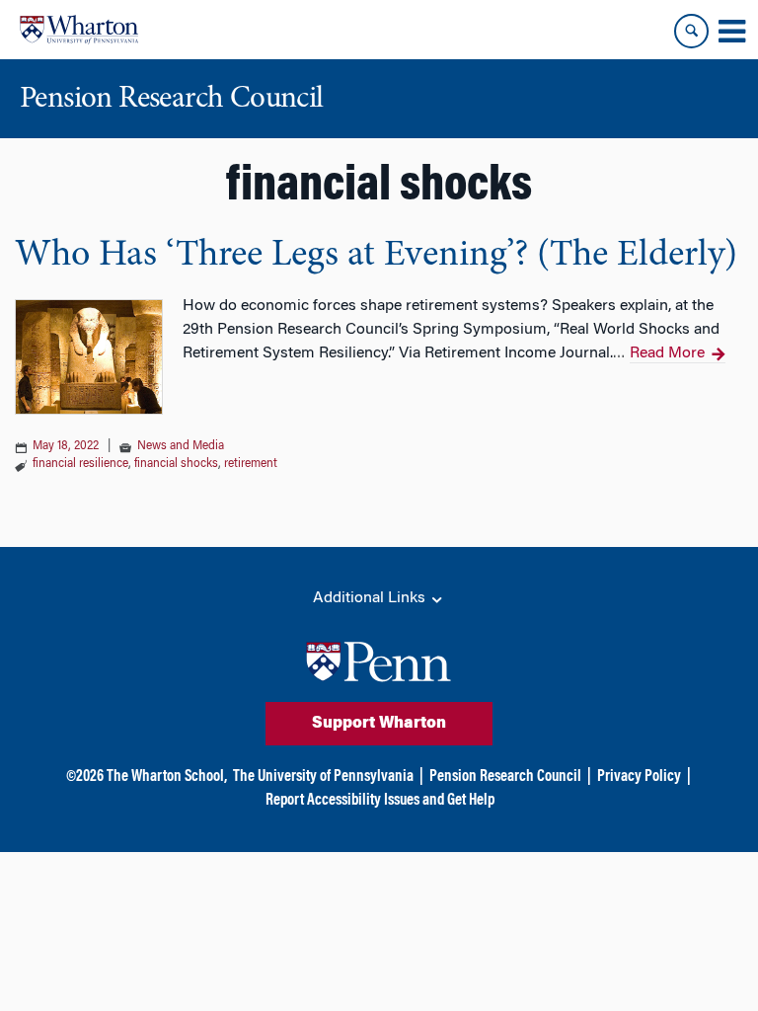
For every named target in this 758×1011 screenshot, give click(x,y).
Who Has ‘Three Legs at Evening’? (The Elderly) (376, 255)
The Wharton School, (167, 777)
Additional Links (371, 598)
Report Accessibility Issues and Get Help (379, 801)
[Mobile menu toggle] (731, 31)
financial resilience (80, 464)
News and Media (180, 446)
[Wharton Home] (79, 29)
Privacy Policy (639, 777)
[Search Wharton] (691, 31)
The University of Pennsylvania (323, 777)
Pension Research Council (505, 777)
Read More (667, 353)
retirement (250, 464)
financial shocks (176, 464)
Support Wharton (379, 724)
